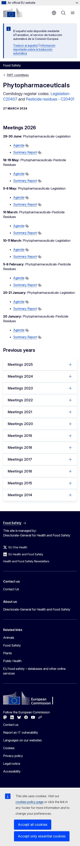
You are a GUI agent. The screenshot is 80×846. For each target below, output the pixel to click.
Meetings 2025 (20, 364)
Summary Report (25, 152)
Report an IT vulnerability (20, 732)
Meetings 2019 (20, 436)
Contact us (10, 725)
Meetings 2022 (20, 400)
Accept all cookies (32, 824)
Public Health (12, 661)
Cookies (9, 748)
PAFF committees (18, 75)
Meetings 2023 (20, 388)
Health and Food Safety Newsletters (26, 561)
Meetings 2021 (20, 412)
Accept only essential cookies (42, 836)
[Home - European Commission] (12, 12)
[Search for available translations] (27, 146)
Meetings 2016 (20, 471)
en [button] (54, 13)
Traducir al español (25, 45)
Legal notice (11, 764)
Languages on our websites (22, 740)
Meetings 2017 (20, 459)
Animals (8, 638)
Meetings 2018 (20, 447)
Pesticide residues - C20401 (50, 99)
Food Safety (12, 645)
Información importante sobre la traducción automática (34, 49)
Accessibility (12, 771)
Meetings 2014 (20, 495)
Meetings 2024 (20, 376)
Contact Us (11, 589)
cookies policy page (29, 802)
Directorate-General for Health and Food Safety (36, 609)
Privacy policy (13, 756)
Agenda (18, 145)
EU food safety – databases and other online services (34, 671)
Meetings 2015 (20, 483)
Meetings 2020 (20, 424)
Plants (7, 653)
